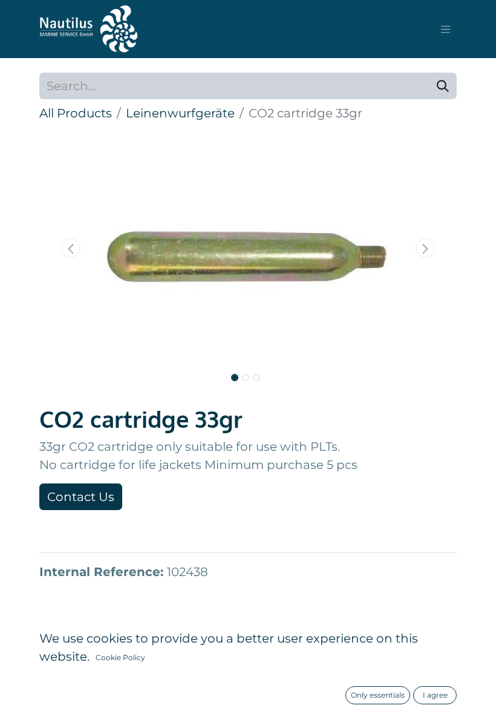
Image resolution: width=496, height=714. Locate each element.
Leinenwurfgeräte (180, 113)
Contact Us (80, 497)
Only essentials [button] (378, 694)
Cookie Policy (120, 657)
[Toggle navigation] (445, 29)
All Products (75, 113)
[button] (70, 248)
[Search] (443, 86)
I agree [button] (435, 694)
